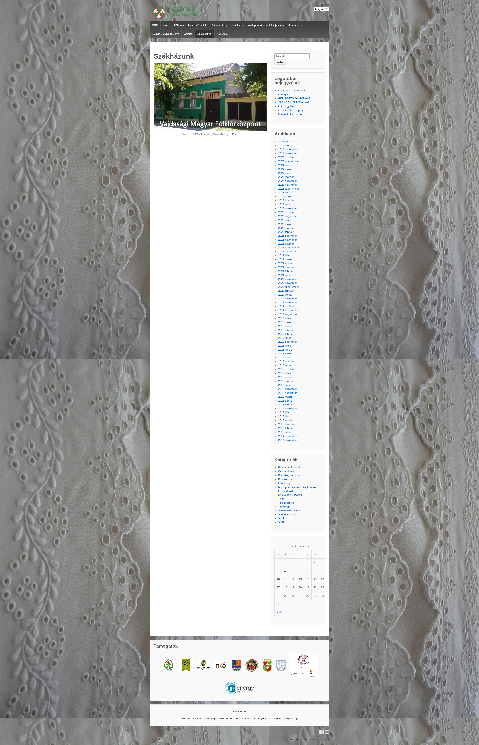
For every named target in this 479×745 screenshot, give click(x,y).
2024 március (286, 176)
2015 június (285, 416)
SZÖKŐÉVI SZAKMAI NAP (294, 102)
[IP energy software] (239, 688)
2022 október (286, 212)
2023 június (285, 192)
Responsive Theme (299, 739)
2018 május (285, 353)
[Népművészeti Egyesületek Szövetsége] (186, 665)
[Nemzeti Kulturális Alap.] (220, 665)
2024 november (287, 153)
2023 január (285, 204)
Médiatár (237, 25)
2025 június (285, 141)
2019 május (285, 322)
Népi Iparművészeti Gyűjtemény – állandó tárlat (275, 25)
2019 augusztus (287, 314)
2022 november (287, 208)
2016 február (286, 404)
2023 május (285, 196)
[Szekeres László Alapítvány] (168, 665)
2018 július (284, 345)
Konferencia (285, 479)
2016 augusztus (287, 392)
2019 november (287, 302)
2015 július (284, 412)
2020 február (286, 290)
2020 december (287, 278)
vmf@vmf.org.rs (291, 719)
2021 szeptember (288, 247)
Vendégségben (287, 514)
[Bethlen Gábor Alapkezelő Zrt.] (203, 665)
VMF (155, 25)
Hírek (166, 25)
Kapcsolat (222, 34)
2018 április (285, 357)
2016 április (285, 400)
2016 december (287, 388)
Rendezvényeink (197, 25)
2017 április (285, 377)
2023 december (287, 180)
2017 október (286, 369)
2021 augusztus (287, 251)
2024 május (285, 169)
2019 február (286, 333)
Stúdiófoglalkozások (290, 494)
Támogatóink (286, 502)
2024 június (285, 165)
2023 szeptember (288, 188)
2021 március (286, 267)
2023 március (286, 200)
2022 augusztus (287, 216)
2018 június (285, 349)
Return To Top (239, 712)
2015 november (287, 408)
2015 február (286, 428)
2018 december (287, 341)
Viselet (282, 518)
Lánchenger (285, 483)
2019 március (286, 329)
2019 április (285, 326)
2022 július (284, 220)
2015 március (286, 424)
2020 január (285, 294)
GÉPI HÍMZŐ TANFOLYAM (294, 98)
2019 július (284, 318)
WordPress (324, 739)
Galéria (188, 34)
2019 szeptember (288, 310)
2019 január (285, 337)
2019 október (286, 306)
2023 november (287, 184)
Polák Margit (285, 490)
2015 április (285, 420)
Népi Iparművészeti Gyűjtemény (297, 487)
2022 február (286, 231)
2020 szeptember (288, 286)
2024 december (287, 149)
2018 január (285, 365)
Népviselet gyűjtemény (165, 34)
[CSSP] (303, 665)
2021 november (287, 239)
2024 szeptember (288, 161)
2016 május (285, 396)
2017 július (284, 373)
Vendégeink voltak (289, 510)
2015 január (285, 432)
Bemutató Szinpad (289, 467)
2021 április (285, 263)
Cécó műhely (219, 25)
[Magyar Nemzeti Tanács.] (267, 665)
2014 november (287, 439)
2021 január (285, 275)
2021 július (284, 255)
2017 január (285, 384)
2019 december (287, 298)
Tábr (281, 498)
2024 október (286, 157)
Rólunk (178, 25)
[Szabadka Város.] (251, 665)
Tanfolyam (284, 506)
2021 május (285, 259)
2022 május (285, 223)
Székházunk (204, 34)
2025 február (286, 145)
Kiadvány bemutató (289, 475)
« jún (280, 612)
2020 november (287, 282)
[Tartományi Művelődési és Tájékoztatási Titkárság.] (236, 665)
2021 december (287, 235)
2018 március (286, 361)
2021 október (286, 243)
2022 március (286, 227)
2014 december (287, 435)
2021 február (286, 271)
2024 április (285, 172)
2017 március (286, 381)
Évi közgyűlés (286, 106)
